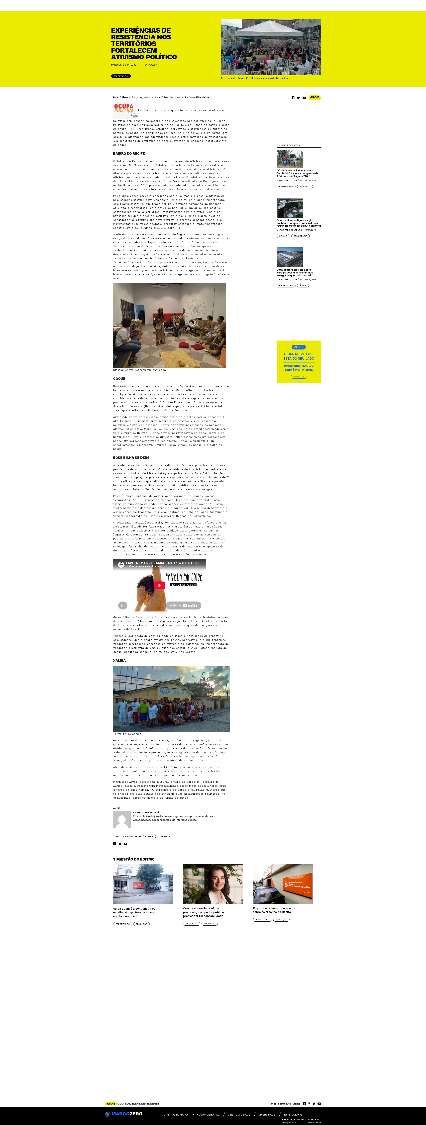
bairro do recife (132, 837)
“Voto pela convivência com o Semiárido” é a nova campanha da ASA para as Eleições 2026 (297, 173)
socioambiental (208, 1115)
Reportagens (121, 76)
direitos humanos (176, 1115)
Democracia (300, 236)
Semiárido (305, 186)
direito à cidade (239, 1115)
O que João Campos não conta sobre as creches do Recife (274, 910)
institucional (293, 1115)
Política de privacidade (293, 1120)
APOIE (314, 97)
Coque (163, 837)
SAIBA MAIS (298, 377)
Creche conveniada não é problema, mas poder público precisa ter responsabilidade (203, 912)
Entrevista (192, 924)
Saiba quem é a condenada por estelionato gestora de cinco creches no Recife (135, 912)
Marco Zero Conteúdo (123, 65)
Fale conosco (314, 1123)
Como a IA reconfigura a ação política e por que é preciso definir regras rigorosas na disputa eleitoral (299, 223)
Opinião (283, 236)
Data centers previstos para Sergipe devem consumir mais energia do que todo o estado (295, 272)
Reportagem (286, 186)
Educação (141, 924)
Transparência (289, 1123)
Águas (303, 286)
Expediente (313, 1120)
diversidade (266, 1115)
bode (150, 837)
